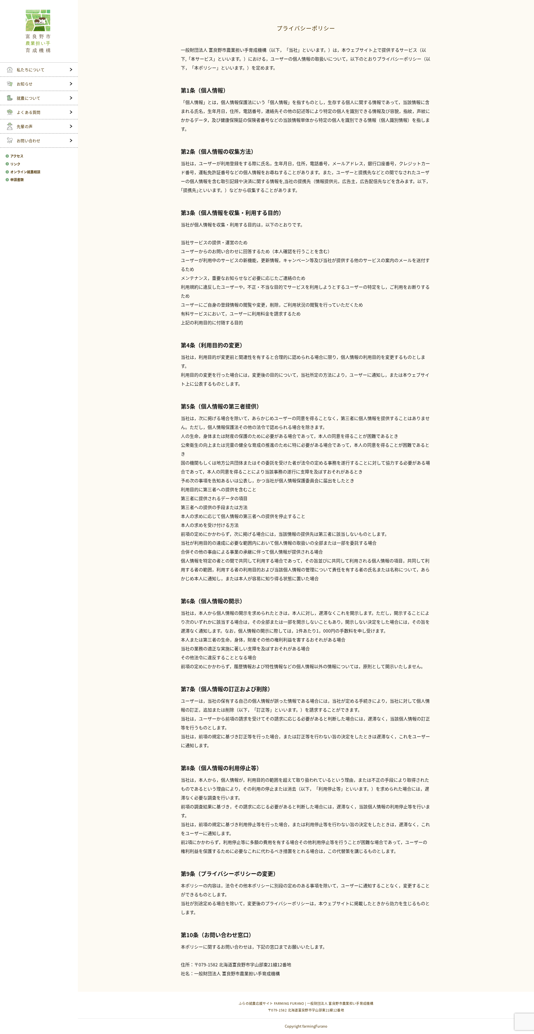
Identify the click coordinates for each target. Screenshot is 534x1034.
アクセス (16, 156)
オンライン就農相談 (25, 172)
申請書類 (17, 180)
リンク (15, 164)
